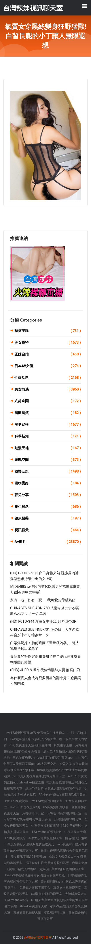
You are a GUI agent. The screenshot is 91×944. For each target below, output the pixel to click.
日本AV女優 (48, 366)
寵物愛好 (48, 483)
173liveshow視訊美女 (47, 832)
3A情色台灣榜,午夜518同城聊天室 (62, 795)
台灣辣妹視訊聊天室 (38, 937)
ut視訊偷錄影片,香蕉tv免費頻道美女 (30, 844)
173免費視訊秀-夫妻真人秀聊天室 (33, 739)
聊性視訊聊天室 (55, 912)
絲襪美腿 (48, 331)
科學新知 (48, 436)
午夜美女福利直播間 (45, 825)
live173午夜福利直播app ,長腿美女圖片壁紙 (35, 875)
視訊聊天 (48, 530)
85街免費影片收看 (56, 807)
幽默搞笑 (48, 413)
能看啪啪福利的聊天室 (47, 894)
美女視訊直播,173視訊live (29, 856)
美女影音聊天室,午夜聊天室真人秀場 (45, 816)
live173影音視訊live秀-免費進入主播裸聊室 (36, 733)
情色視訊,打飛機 (76, 838)
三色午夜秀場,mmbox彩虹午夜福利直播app (43, 757)
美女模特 (48, 342)
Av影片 (48, 542)
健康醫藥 (48, 518)
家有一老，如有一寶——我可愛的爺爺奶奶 (43, 600)
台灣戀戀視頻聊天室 (68, 819)
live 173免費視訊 (17, 801)
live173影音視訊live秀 (25, 807)
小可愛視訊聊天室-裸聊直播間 (30, 745)
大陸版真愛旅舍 (76, 894)
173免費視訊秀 (15, 838)
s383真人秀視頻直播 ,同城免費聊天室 (39, 776)
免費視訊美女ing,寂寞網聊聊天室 (61, 869)
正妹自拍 (48, 354)
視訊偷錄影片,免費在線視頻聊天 (47, 863)
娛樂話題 (48, 471)
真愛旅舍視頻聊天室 (67, 887)
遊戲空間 (48, 460)
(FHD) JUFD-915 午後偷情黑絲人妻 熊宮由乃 (45, 670)
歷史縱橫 (48, 424)
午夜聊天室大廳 (75, 832)
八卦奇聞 (48, 401)
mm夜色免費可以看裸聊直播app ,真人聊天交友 (45, 761)
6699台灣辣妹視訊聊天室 (64, 813)
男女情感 (48, 389)
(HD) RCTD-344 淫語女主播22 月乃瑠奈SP (43, 621)
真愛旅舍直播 (63, 745)
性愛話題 (48, 377)
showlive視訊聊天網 (34, 906)
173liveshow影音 (17, 900)
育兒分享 (48, 495)
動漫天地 (48, 448)
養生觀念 (48, 506)
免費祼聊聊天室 (33, 813)
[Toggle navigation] (85, 6)
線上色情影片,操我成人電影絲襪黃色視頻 (53, 788)
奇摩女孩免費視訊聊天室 (45, 838)
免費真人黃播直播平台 (35, 887)
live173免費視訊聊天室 (47, 801)
